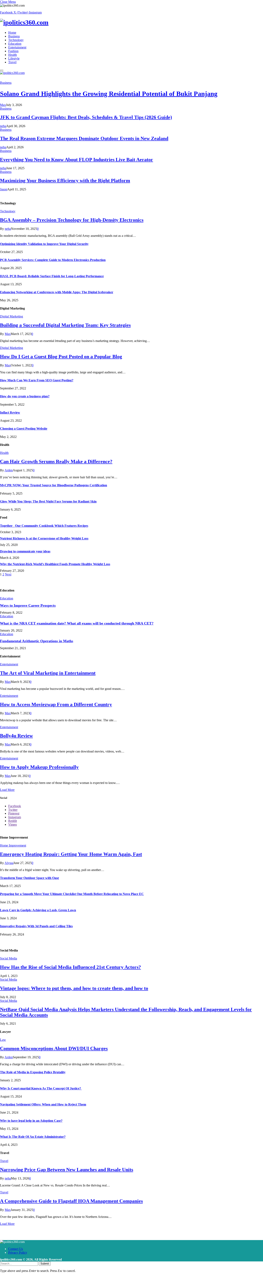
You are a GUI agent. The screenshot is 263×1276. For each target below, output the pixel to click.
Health (12, 54)
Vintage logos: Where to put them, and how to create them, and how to (74, 988)
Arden (9, 470)
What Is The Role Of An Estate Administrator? (33, 1136)
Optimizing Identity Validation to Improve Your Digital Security (44, 244)
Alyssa (9, 863)
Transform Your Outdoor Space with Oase (29, 878)
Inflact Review (10, 412)
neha (3, 126)
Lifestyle (14, 58)
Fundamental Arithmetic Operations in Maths (36, 641)
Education (14, 43)
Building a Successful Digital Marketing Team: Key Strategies (65, 325)
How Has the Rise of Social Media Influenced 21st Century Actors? (70, 967)
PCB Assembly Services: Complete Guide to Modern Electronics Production (53, 260)
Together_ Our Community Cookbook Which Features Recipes (44, 525)
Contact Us (15, 1249)
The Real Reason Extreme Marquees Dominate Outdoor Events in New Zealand (84, 138)
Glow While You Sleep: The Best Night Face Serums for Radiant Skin (48, 501)
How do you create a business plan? (25, 396)
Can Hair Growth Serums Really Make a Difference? (56, 461)
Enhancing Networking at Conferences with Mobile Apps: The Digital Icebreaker (56, 292)
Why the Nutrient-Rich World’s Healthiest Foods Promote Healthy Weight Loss (55, 564)
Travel (12, 62)
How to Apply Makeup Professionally (39, 767)
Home (12, 32)
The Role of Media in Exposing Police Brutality (33, 1072)
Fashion (13, 51)
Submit (44, 1263)
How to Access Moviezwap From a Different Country (56, 704)
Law (3, 1039)
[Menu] (1, 70)
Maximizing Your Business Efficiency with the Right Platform (65, 180)
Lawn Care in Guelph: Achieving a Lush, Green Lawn (38, 910)
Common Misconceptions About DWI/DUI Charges (54, 1048)
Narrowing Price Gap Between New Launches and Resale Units (66, 1169)
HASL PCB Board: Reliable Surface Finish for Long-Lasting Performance (52, 276)
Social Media (8, 958)
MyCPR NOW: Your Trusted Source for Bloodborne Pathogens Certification (53, 485)
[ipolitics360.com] (131, 22)
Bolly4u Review (16, 735)
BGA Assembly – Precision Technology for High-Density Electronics (71, 220)
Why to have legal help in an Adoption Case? (31, 1120)
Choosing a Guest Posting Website (23, 428)
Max (3, 105)
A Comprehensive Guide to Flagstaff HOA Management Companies (71, 1201)
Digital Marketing (11, 316)
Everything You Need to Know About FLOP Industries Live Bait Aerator (76, 159)
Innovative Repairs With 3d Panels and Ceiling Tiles (36, 926)
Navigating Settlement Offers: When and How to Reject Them (43, 1104)
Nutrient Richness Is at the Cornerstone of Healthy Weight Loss (44, 538)
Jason (3, 189)
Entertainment (17, 47)
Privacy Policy (17, 1252)
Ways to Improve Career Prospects (28, 605)
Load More (7, 790)
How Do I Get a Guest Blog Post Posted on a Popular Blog (61, 356)
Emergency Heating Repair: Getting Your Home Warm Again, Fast (71, 854)
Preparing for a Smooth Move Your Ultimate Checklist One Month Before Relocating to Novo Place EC (72, 894)
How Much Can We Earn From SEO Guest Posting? (36, 380)
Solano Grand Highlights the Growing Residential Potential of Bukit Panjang (108, 93)
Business (14, 36)
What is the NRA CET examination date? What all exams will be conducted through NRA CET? (76, 623)
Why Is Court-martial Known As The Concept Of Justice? (41, 1088)
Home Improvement (13, 845)
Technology (16, 40)
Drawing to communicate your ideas (25, 551)
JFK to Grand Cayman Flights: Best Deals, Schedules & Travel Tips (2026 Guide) (86, 117)
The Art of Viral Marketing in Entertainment (48, 673)
